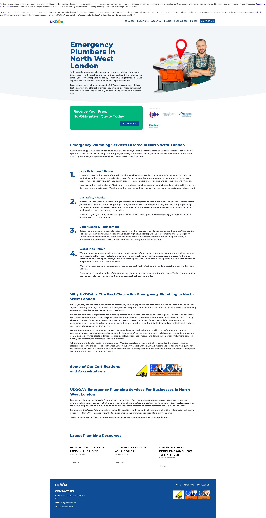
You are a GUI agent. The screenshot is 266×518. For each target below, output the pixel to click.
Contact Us (203, 485)
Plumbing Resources (78, 454)
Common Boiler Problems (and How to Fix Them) (175, 451)
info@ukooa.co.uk (68, 503)
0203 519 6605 (67, 507)
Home (178, 485)
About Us (189, 485)
